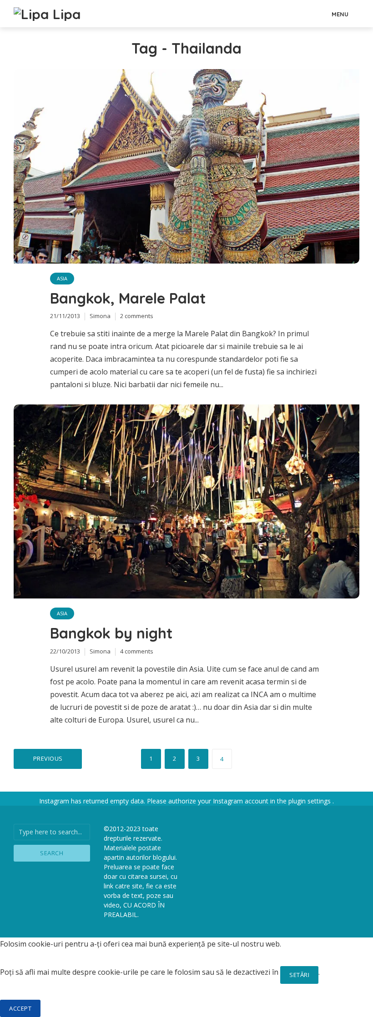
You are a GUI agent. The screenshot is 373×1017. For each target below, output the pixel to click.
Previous (48, 758)
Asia (62, 278)
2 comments (136, 316)
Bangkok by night (111, 633)
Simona (100, 316)
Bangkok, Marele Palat (128, 298)
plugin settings (310, 801)
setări (299, 975)
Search (51, 853)
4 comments (136, 651)
